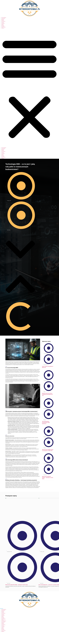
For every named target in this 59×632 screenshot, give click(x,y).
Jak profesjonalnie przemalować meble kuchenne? (46, 422)
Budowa (3, 19)
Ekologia (3, 26)
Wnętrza (3, 158)
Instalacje (3, 23)
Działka (3, 20)
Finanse (3, 22)
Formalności (3, 21)
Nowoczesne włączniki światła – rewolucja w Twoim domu (47, 477)
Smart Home (3, 157)
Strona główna (4, 17)
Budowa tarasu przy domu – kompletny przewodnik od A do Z (47, 394)
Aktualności (3, 18)
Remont (3, 25)
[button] (29, 88)
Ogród (3, 24)
